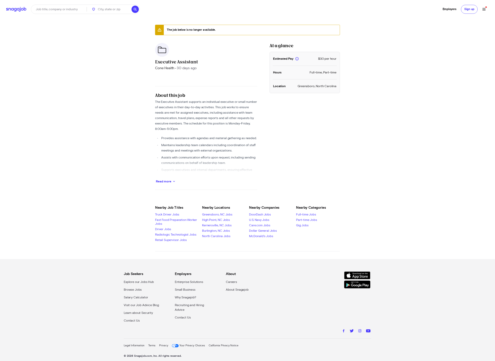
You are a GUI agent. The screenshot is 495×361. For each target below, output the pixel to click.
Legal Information (134, 345)
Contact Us (132, 320)
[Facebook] (343, 331)
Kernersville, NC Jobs (217, 225)
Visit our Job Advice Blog (141, 305)
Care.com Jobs (259, 225)
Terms (151, 345)
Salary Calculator (136, 297)
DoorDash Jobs (260, 214)
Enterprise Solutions (189, 282)
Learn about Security (138, 312)
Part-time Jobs (306, 219)
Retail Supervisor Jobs (171, 240)
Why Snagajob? (185, 297)
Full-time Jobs (306, 214)
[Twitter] (352, 331)
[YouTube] (368, 331)
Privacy (163, 345)
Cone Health (164, 68)
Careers (231, 282)
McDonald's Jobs (261, 236)
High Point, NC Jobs (216, 219)
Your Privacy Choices (192, 345)
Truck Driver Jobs (167, 214)
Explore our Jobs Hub (139, 282)
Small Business (185, 289)
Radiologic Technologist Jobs (175, 234)
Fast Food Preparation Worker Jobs (176, 221)
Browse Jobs (133, 289)
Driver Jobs (163, 229)
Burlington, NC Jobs (216, 230)
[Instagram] (359, 331)
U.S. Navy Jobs (259, 219)
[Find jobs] (135, 9)
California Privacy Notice (223, 345)
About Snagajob (237, 289)
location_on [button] (94, 9)
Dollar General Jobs (263, 230)
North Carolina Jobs (216, 236)
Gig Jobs (302, 225)
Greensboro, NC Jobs (217, 214)
